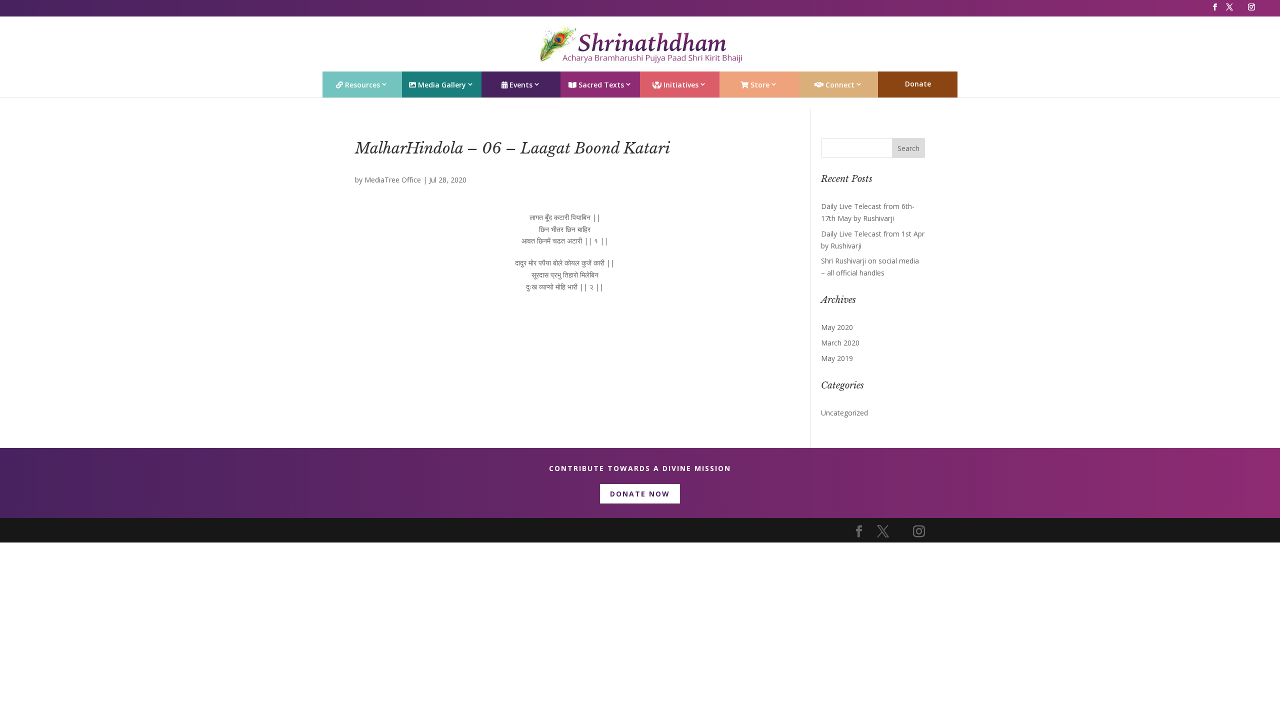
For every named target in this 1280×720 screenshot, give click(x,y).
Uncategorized (844, 413)
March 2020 (840, 343)
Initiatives (680, 85)
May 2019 (837, 358)
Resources (361, 85)
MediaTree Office (392, 179)
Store (759, 85)
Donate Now (640, 493)
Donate (918, 83)
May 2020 (837, 327)
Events (520, 85)
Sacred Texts (600, 85)
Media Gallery (441, 85)
